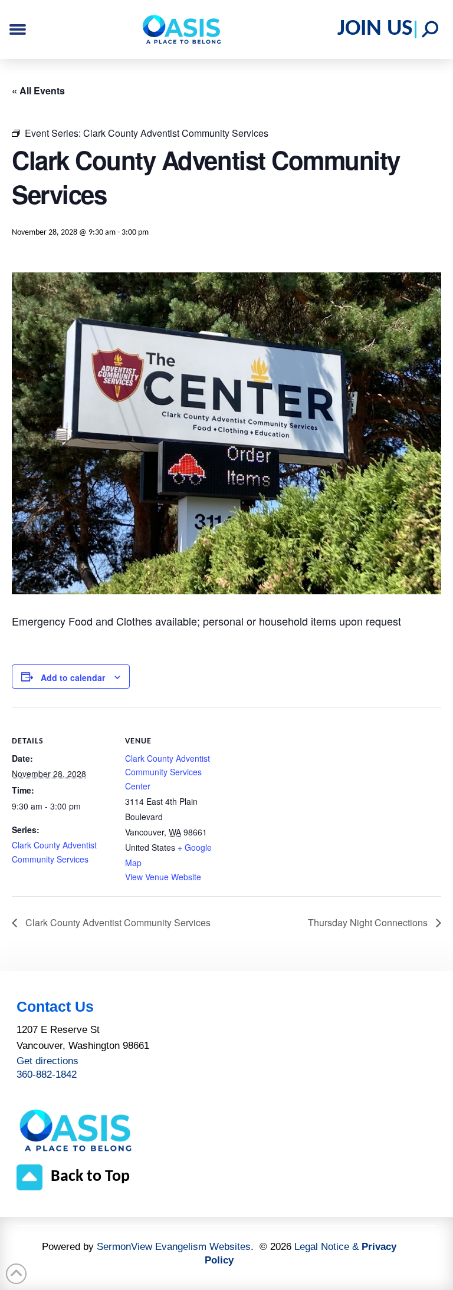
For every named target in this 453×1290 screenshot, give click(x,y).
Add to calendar (73, 677)
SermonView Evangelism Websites (174, 1246)
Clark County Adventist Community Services (117, 922)
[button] (430, 29)
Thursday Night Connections (369, 922)
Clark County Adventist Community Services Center (167, 772)
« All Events (38, 90)
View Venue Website (163, 877)
